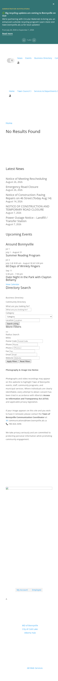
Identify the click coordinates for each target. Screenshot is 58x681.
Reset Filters (25, 361)
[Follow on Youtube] (34, 579)
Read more (7, 33)
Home (11, 91)
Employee (36, 590)
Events (28, 58)
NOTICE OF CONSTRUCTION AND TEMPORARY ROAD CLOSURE (27, 208)
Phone (9, 344)
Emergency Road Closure (22, 187)
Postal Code (11, 341)
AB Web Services (35, 668)
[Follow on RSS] (23, 579)
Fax (7, 351)
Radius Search (12, 334)
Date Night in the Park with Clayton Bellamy (28, 278)
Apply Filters (12, 361)
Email (8, 354)
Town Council (23, 91)
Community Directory (16, 302)
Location (10, 320)
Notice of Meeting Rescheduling (26, 179)
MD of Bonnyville (30, 625)
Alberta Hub (30, 632)
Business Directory (43, 58)
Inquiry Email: (20, 544)
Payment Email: (21, 556)
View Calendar (12, 284)
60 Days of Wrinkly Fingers (23, 266)
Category (10, 313)
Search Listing (12, 323)
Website (9, 358)
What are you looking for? (18, 306)
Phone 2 (9, 347)
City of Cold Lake (30, 629)
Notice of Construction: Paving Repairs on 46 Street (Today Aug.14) (28, 196)
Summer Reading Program (23, 255)
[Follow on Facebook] (29, 579)
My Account (22, 590)
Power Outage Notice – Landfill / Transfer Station (26, 219)
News (20, 58)
